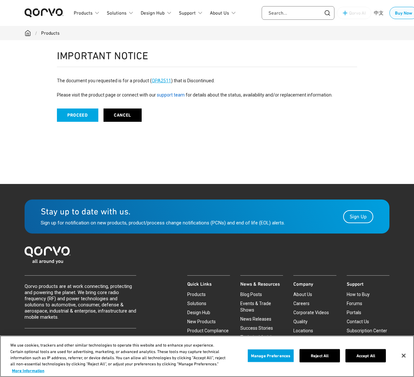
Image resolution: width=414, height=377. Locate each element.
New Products (201, 321)
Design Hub (198, 312)
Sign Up (358, 216)
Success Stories (256, 328)
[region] (207, 356)
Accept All (365, 355)
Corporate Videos (311, 312)
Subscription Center (367, 330)
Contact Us (358, 321)
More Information (28, 370)
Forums (354, 303)
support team (171, 94)
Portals (354, 312)
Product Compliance (208, 330)
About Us (302, 294)
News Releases (255, 319)
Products (50, 33)
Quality (300, 321)
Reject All (320, 355)
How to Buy (358, 294)
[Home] (28, 33)
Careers (301, 303)
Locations (303, 330)
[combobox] (298, 13)
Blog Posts (251, 294)
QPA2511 (161, 80)
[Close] (404, 355)
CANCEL (122, 115)
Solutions (196, 303)
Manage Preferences (270, 355)
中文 (379, 13)
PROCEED (77, 115)
